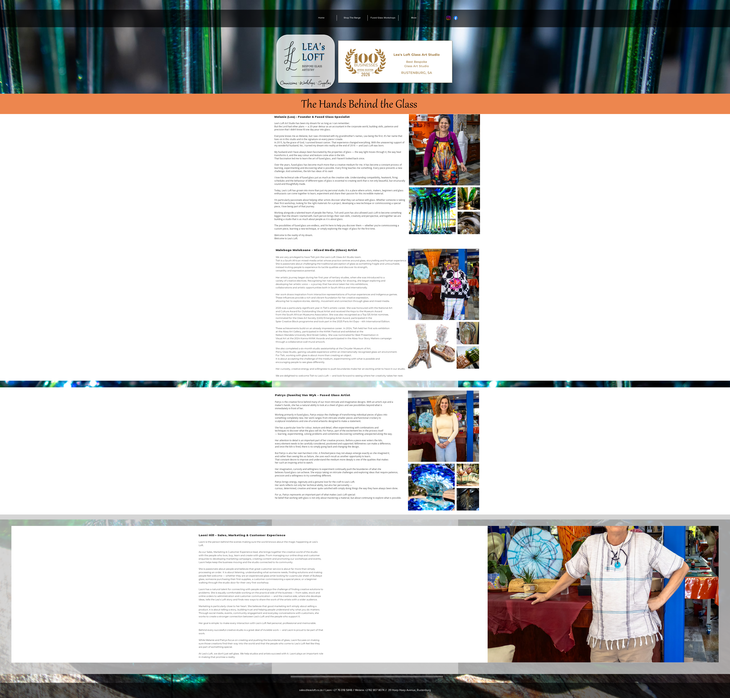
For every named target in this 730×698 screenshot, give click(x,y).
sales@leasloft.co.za (310, 690)
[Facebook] (455, 18)
